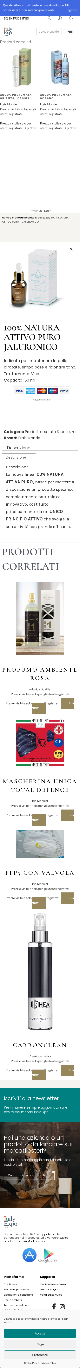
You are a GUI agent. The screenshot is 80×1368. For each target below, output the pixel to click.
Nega (40, 1344)
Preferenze (40, 1355)
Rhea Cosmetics (40, 1056)
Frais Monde (8, 104)
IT (23, 18)
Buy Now (30, 128)
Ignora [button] (72, 10)
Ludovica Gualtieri (40, 689)
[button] (71, 250)
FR (15, 18)
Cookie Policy (31, 1363)
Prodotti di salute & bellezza (30, 217)
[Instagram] (62, 1307)
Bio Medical (40, 801)
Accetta (40, 1333)
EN (10, 18)
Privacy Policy (48, 1363)
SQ (6, 18)
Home (6, 217)
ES (27, 18)
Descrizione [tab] (18, 447)
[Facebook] (54, 1307)
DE (19, 18)
